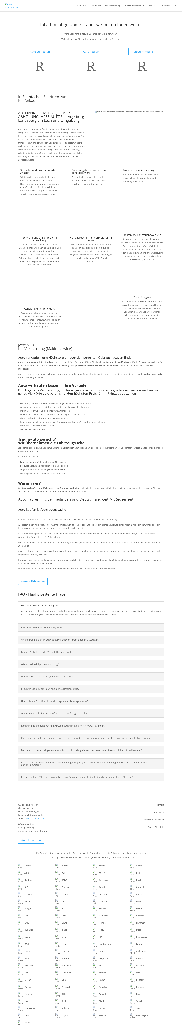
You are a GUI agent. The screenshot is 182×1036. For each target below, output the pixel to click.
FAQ (175, 6)
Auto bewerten (31, 840)
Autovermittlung (142, 52)
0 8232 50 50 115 (35, 818)
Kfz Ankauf (80, 6)
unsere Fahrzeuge (33, 581)
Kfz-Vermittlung (112, 6)
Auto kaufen (95, 6)
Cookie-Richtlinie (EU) (123, 857)
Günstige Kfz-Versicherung (97, 857)
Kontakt (166, 6)
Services (152, 6)
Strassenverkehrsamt (60, 853)
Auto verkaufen (40, 52)
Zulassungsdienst (132, 6)
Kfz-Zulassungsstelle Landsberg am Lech (126, 853)
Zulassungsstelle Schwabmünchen (65, 857)
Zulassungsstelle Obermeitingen (88, 853)
